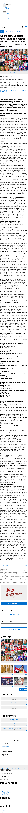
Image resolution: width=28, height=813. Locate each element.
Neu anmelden (8, 8)
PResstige (7, 18)
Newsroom (4, 809)
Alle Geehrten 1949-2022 (14, 719)
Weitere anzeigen (23, 689)
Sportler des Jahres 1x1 (14, 702)
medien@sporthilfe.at (5, 746)
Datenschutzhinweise (6, 792)
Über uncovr (4, 785)
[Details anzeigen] (26, 662)
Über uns (7, 13)
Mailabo (5, 10)
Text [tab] (2, 31)
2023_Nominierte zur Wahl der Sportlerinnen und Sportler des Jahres (14, 728)
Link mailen (25, 565)
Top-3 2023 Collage (14, 72)
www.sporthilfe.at (4, 748)
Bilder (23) (7, 637)
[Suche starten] (22, 27)
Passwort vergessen (9, 9)
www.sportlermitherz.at (6, 412)
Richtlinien (4, 786)
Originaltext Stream (7, 3)
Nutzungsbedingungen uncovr (8, 790)
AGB (4, 20)
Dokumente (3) (9, 716)
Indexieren (4, 800)
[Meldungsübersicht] (14, 592)
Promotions (7, 15)
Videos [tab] (11, 31)
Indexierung (7, 14)
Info (4, 12)
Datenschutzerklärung (16, 768)
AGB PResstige (5, 791)
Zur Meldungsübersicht (14, 603)
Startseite (5, 2)
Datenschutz (6, 22)
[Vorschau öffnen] (14, 60)
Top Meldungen (7, 4)
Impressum (5, 19)
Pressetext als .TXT (14, 625)
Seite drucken (5, 565)
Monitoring (4, 801)
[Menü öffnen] (26, 27)
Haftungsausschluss (6, 794)
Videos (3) (7, 695)
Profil (5, 6)
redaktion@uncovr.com (5, 788)
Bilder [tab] (6, 31)
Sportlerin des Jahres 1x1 (14, 697)
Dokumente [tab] (18, 31)
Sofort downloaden (14, 614)
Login (6, 7)
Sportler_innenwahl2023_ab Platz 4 (14, 723)
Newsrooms (7, 17)
